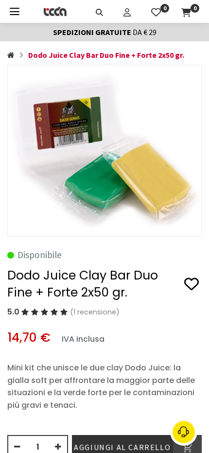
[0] (156, 11)
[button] (191, 286)
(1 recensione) (95, 312)
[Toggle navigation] (14, 11)
